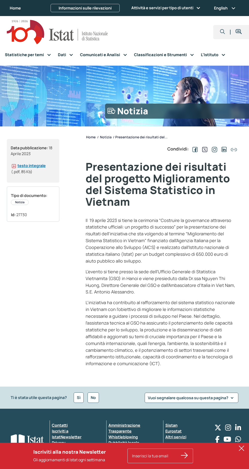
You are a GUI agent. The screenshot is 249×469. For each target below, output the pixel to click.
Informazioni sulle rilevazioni (85, 8)
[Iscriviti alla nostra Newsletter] (184, 456)
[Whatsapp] (238, 440)
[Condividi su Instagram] (213, 149)
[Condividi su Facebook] (194, 149)
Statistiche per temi (24, 54)
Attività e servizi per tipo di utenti (162, 7)
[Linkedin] (238, 428)
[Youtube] (227, 440)
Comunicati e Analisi (100, 54)
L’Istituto (209, 54)
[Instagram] (228, 428)
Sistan (171, 425)
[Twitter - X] (217, 428)
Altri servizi (175, 437)
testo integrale (32, 165)
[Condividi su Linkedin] (223, 149)
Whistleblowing (123, 437)
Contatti (60, 425)
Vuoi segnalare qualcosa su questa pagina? (188, 397)
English (221, 8)
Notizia (20, 202)
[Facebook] (217, 440)
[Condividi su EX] (203, 149)
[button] (222, 32)
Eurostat (173, 431)
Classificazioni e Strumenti (160, 54)
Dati (62, 54)
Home (15, 8)
